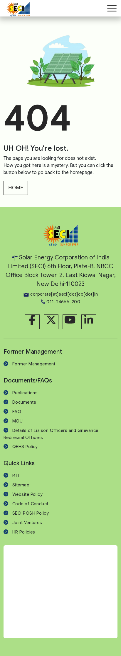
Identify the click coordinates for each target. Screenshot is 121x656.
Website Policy (27, 494)
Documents (24, 402)
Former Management (34, 364)
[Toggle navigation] (112, 8)
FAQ (16, 411)
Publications (25, 392)
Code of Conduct (30, 503)
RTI (15, 475)
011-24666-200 (62, 301)
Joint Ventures (27, 522)
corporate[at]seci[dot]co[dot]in (63, 294)
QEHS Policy (25, 446)
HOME (15, 188)
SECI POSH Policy (30, 513)
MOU (17, 421)
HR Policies (23, 532)
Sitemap (20, 485)
